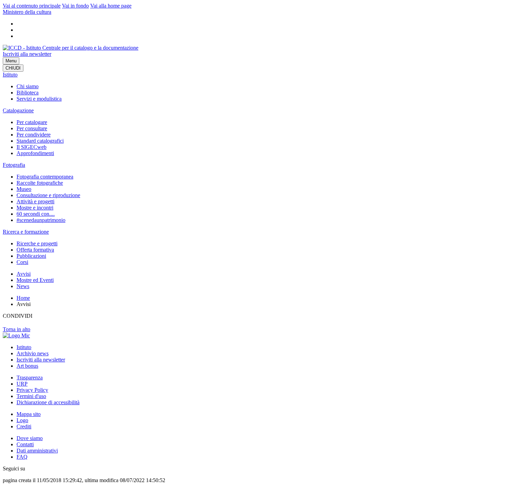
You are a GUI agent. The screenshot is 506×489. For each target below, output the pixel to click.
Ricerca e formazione (26, 232)
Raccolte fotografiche (40, 183)
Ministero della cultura (27, 12)
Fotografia (14, 165)
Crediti (24, 426)
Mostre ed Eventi (35, 280)
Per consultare (32, 128)
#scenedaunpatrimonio (41, 220)
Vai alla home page (110, 6)
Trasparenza (30, 377)
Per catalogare (32, 122)
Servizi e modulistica (39, 99)
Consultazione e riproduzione (48, 195)
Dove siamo (30, 438)
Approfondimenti (35, 153)
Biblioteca (28, 92)
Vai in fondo (75, 6)
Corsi (22, 262)
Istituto (10, 75)
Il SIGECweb (31, 147)
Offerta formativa (35, 250)
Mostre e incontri (35, 208)
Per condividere (34, 134)
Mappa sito (29, 414)
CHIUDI (13, 68)
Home (23, 298)
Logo (22, 420)
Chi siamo (28, 86)
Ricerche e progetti (37, 243)
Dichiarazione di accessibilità (48, 402)
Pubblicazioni (31, 256)
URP (22, 384)
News (23, 286)
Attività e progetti (35, 201)
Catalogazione (18, 110)
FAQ (22, 457)
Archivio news (33, 353)
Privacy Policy (32, 390)
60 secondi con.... (36, 214)
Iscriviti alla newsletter (27, 54)
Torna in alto (16, 329)
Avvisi (24, 274)
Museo (24, 189)
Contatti (25, 444)
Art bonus (27, 366)
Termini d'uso (31, 396)
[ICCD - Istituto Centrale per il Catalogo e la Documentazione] (70, 48)
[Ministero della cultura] (16, 335)
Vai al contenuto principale (32, 6)
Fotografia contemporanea (45, 177)
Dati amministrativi (37, 451)
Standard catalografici (40, 141)
